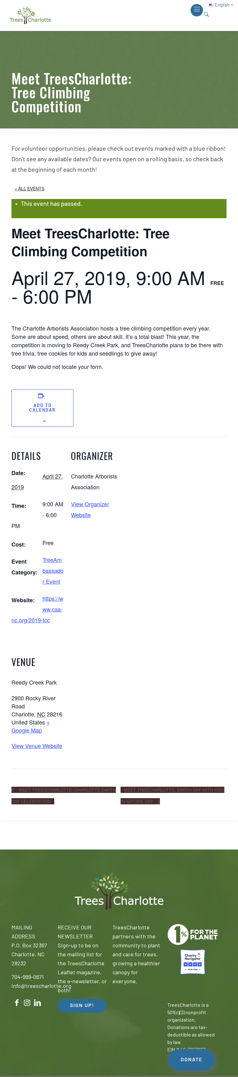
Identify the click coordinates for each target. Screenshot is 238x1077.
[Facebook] (16, 1003)
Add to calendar (42, 408)
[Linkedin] (37, 1003)
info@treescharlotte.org (41, 986)
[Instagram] (27, 1003)
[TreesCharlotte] (30, 15)
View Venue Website (36, 746)
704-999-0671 (27, 977)
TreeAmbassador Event (53, 570)
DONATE (191, 1060)
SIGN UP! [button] (82, 1005)
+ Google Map (30, 726)
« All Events (29, 188)
